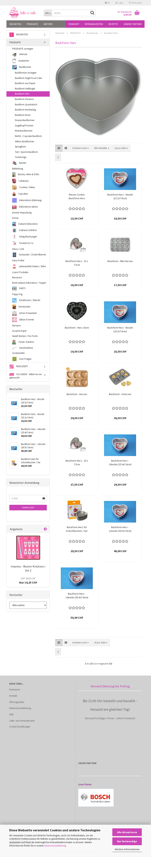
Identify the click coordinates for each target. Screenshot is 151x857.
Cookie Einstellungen (19, 726)
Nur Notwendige (127, 841)
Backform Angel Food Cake (28, 78)
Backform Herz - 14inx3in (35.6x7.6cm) (77, 595)
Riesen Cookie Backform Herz (77, 196)
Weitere (48, 24)
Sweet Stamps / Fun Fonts (25, 336)
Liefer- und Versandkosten (22, 720)
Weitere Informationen (127, 849)
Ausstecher (23, 60)
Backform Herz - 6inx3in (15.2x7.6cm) (120, 196)
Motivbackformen (23, 130)
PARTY (22, 288)
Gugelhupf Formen (24, 125)
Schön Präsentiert (28, 313)
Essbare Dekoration (28, 223)
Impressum (14, 689)
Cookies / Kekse (27, 187)
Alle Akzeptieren (127, 832)
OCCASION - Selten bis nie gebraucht (25, 376)
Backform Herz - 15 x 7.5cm (77, 262)
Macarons (17, 277)
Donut (15, 218)
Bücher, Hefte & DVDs (28, 174)
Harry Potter (18, 260)
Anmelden (28, 507)
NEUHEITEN (15, 24)
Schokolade (24, 306)
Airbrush (23, 54)
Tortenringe (20, 157)
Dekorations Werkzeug (30, 200)
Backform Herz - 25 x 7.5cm (77, 462)
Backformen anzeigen (25, 72)
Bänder (22, 162)
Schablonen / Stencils (29, 300)
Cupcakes (23, 193)
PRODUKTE (32, 24)
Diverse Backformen (24, 120)
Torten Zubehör (26, 341)
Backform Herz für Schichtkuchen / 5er (77, 529)
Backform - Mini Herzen (120, 261)
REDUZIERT (22, 366)
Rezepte (113, 24)
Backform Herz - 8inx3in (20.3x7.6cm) (120, 329)
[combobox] (80, 148)
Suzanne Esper (19, 330)
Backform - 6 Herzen (120, 394)
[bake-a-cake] (23, 13)
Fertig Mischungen (28, 236)
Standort (73, 24)
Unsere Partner (133, 24)
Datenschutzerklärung (55, 845)
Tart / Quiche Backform (26, 152)
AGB (11, 714)
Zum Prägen (24, 358)
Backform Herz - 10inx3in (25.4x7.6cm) (120, 462)
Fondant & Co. (26, 242)
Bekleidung (17, 168)
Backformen (25, 67)
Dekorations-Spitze (28, 206)
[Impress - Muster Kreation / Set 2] (28, 548)
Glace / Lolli (18, 249)
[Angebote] (45, 529)
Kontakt (13, 695)
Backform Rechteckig (25, 109)
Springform (20, 146)
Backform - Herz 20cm (77, 327)
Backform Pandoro (24, 99)
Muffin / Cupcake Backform (28, 136)
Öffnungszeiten (94, 24)
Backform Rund (22, 115)
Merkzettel (136, 2)
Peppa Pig (17, 294)
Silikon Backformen (24, 141)
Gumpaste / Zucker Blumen (32, 254)
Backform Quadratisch (26, 104)
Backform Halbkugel (25, 88)
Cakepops (23, 180)
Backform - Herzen (77, 394)
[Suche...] (92, 13)
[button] (107, 3)
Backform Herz (22, 93)
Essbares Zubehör (28, 230)
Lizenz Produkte (20, 272)
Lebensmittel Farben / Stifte (32, 266)
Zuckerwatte (18, 353)
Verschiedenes (26, 347)
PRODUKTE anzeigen (22, 48)
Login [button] (120, 2)
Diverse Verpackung (21, 212)
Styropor (16, 325)
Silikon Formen (26, 319)
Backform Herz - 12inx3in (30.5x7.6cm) (120, 529)
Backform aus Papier (25, 83)
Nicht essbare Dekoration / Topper (29, 282)
